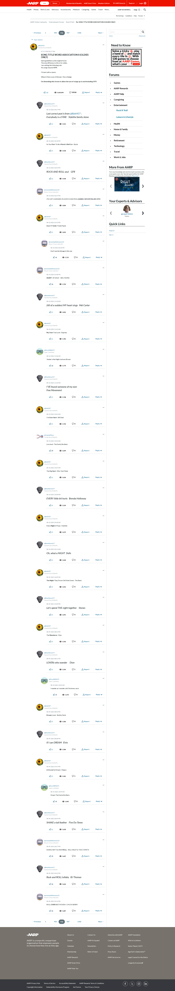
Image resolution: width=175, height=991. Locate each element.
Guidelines (128, 16)
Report (87, 92)
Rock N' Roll (70, 22)
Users (111, 36)
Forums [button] (140, 16)
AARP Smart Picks (90, 3)
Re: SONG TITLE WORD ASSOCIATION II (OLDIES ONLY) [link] (95, 22)
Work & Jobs (120, 157)
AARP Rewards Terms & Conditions (91, 983)
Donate (69, 940)
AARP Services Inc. (114, 957)
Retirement (119, 140)
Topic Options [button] (38, 40)
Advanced (142, 36)
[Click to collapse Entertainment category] (111, 105)
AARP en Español (124, 10)
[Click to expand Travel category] (111, 152)
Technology (119, 146)
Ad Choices (77, 987)
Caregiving (119, 99)
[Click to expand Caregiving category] (111, 100)
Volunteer (70, 946)
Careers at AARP (114, 940)
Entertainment (120, 105)
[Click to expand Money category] (111, 135)
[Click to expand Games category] (111, 83)
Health (117, 123)
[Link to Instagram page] (138, 983)
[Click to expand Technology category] (111, 146)
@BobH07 (75, 113)
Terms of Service (49, 983)
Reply (98, 92)
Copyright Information (34, 987)
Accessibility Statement (67, 983)
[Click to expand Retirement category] (111, 141)
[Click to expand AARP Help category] (111, 94)
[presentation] (111, 185)
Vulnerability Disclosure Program (57, 987)
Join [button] (44, 3)
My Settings (120, 16)
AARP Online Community (38, 22)
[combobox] (127, 32)
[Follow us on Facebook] (125, 983)
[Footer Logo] (43, 934)
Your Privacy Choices (92, 987)
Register (132, 3)
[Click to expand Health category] (111, 124)
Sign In (111, 235)
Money (117, 135)
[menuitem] (29, 11)
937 (68, 33)
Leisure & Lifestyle (124, 117)
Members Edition (104, 3)
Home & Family (121, 129)
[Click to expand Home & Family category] (111, 129)
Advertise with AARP (115, 935)
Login (141, 3)
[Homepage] (33, 3)
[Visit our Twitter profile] (132, 983)
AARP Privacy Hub (33, 983)
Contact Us (91, 935)
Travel (117, 151)
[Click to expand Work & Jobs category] (111, 157)
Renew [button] (55, 3)
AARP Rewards (121, 88)
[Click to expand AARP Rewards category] (111, 89)
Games (117, 83)
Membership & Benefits (74, 3)
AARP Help (119, 94)
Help (135, 16)
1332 (79, 33)
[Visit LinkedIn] (145, 983)
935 (55, 33)
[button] (145, 9)
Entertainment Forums (56, 22)
